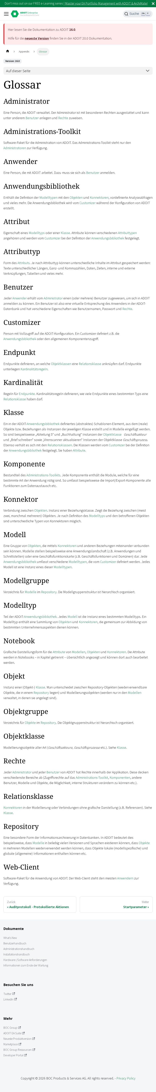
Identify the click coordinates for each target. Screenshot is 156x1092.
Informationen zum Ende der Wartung (25, 965)
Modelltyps (37, 233)
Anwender (19, 298)
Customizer (88, 203)
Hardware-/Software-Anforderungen (25, 960)
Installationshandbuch (16, 954)
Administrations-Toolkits (43, 475)
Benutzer (32, 118)
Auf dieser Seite (18, 70)
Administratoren (14, 148)
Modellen (78, 652)
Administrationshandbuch (18, 949)
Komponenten (120, 777)
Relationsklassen (60, 445)
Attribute (79, 450)
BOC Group (10, 1027)
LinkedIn (8, 999)
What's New (10, 938)
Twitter (7, 994)
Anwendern (125, 878)
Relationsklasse (90, 364)
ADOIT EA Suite (12, 1033)
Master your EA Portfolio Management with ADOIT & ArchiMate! (106, 3)
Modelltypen (48, 197)
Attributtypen (127, 233)
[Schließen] (153, 3)
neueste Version (37, 38)
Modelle (30, 592)
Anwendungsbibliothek (107, 238)
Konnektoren (99, 197)
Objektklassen (61, 364)
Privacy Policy (125, 1078)
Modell (72, 616)
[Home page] (7, 51)
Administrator (53, 298)
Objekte (30, 722)
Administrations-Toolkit (92, 777)
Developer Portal (13, 1055)
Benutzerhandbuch (14, 943)
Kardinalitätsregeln (34, 369)
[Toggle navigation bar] (6, 14)
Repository (49, 592)
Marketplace (10, 1044)
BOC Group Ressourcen (17, 1050)
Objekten (76, 197)
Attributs (24, 263)
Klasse (65, 233)
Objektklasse (112, 434)
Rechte (63, 118)
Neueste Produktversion (17, 1039)
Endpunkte (27, 394)
